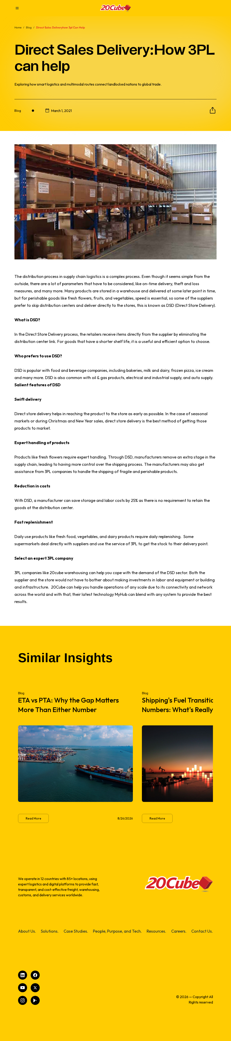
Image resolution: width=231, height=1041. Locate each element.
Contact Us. (202, 931)
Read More (33, 818)
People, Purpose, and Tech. (117, 931)
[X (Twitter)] (35, 987)
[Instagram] (22, 1000)
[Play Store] (35, 1000)
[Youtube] (22, 987)
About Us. (27, 931)
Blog (29, 27)
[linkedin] (22, 975)
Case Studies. (76, 931)
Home (17, 27)
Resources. (156, 931)
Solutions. (50, 931)
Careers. (179, 931)
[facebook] (35, 975)
